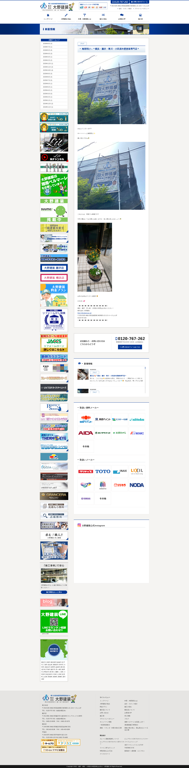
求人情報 (127, 716)
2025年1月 (46, 100)
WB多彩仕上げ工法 (106, 751)
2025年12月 (47, 63)
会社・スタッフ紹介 (125, 8)
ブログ (126, 719)
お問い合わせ (104, 713)
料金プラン (103, 707)
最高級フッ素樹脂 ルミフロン (134, 751)
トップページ (48, 19)
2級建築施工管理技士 (131, 725)
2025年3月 (46, 93)
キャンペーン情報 (105, 722)
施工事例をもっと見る (54, 592)
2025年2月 (46, 97)
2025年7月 (46, 80)
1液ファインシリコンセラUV (133, 745)
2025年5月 (46, 87)
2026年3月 (46, 57)
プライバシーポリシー (142, 8)
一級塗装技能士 (105, 725)
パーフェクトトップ (130, 742)
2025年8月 (46, 77)
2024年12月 (47, 103)
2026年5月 (46, 50)
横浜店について (129, 710)
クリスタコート (105, 754)
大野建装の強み (66, 19)
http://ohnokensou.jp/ (84, 313)
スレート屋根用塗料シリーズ (109, 739)
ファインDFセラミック (107, 748)
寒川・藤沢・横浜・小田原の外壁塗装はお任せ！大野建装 (92, 766)
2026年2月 (46, 60)
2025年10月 (47, 70)
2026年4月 (46, 53)
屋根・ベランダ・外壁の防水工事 (111, 728)
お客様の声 (121, 19)
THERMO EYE (129, 748)
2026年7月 (46, 47)
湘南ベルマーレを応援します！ (134, 722)
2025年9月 (46, 73)
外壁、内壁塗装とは (84, 19)
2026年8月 (46, 43)
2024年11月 (47, 107)
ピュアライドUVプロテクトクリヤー (136, 739)
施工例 (140, 19)
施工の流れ (103, 19)
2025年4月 (46, 90)
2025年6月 (46, 83)
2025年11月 (47, 67)
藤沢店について (105, 710)
